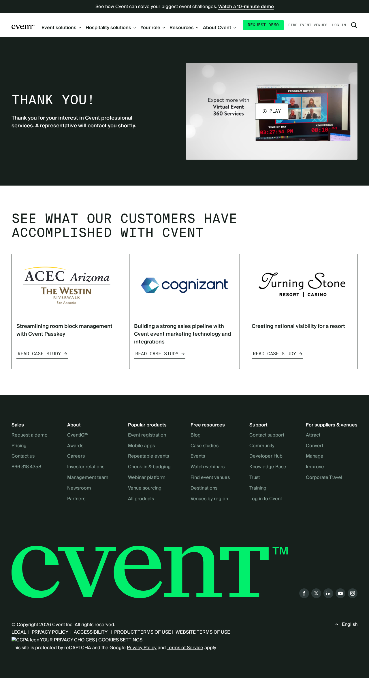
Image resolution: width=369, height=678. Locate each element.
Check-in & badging (149, 467)
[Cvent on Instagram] (352, 593)
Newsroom (79, 488)
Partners (76, 499)
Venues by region (209, 499)
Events (198, 456)
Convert (314, 446)
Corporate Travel (324, 477)
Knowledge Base (267, 467)
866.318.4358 (26, 467)
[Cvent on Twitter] (316, 593)
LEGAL (19, 632)
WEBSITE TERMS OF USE (203, 632)
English (349, 624)
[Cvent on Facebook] (304, 593)
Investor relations (85, 467)
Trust (254, 477)
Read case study (39, 353)
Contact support (266, 435)
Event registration (147, 435)
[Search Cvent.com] (354, 25)
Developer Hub (266, 456)
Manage (314, 456)
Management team (87, 477)
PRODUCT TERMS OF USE (142, 632)
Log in (339, 25)
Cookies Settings (120, 640)
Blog (196, 435)
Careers (76, 456)
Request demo (263, 24)
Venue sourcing (144, 488)
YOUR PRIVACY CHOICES (67, 640)
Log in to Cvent (265, 499)
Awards (75, 446)
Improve (315, 467)
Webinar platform (146, 477)
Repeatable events (148, 456)
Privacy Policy (142, 648)
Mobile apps (141, 446)
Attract (313, 435)
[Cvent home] (23, 26)
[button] (271, 111)
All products (141, 499)
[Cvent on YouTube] (340, 593)
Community (261, 446)
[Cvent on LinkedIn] (328, 593)
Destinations (204, 488)
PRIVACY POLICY (50, 632)
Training (257, 488)
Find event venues (307, 25)
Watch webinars (208, 467)
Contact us (23, 456)
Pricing (19, 446)
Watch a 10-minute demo (246, 7)
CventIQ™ (78, 435)
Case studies (205, 446)
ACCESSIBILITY (91, 632)
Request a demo (30, 435)
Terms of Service (185, 648)
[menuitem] (61, 27)
